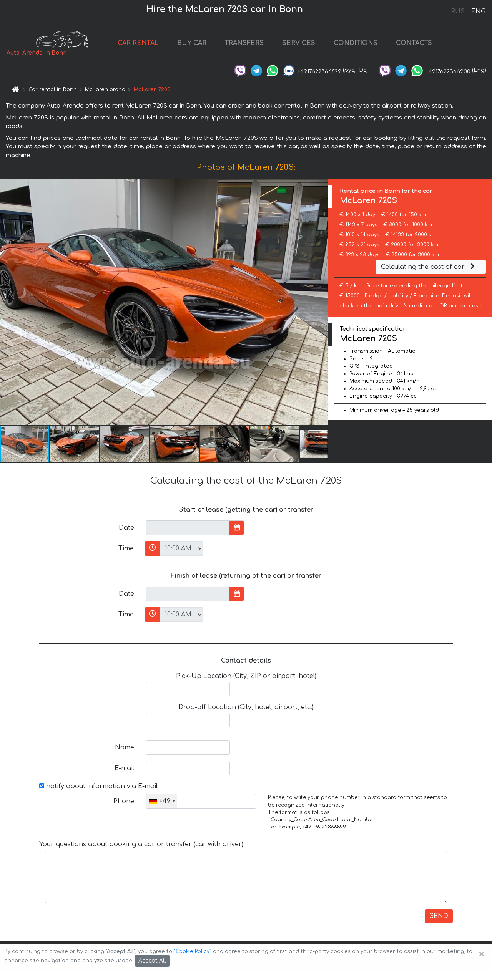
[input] (188, 527)
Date (126, 527)
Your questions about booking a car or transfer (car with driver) (141, 844)
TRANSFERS (244, 43)
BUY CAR (191, 43)
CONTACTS (414, 43)
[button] (75, 444)
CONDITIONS (355, 43)
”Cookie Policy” (192, 951)
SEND (438, 916)
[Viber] (240, 70)
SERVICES (298, 43)
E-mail (124, 768)
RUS (458, 11)
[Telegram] (256, 70)
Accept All (152, 961)
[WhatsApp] (272, 70)
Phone (123, 801)
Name (124, 747)
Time (126, 548)
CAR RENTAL (138, 43)
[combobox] (161, 801)
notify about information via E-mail (101, 786)
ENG (478, 11)
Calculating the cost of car (424, 266)
